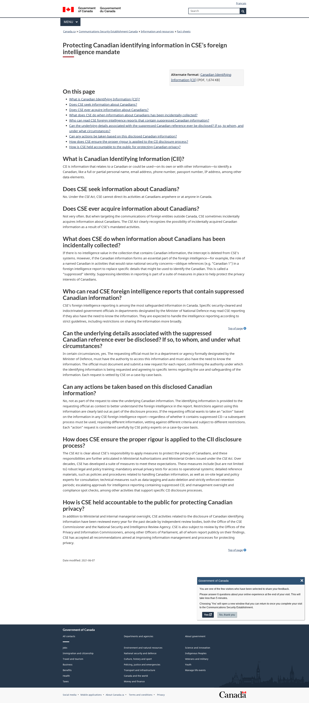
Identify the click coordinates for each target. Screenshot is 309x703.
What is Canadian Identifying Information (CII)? (104, 99)
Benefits (67, 670)
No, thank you (227, 615)
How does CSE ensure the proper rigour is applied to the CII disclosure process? (128, 141)
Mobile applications (91, 694)
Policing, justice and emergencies (142, 664)
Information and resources (157, 31)
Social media (69, 694)
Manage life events (195, 670)
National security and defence (140, 653)
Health (66, 675)
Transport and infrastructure (139, 670)
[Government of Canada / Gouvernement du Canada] (92, 10)
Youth (188, 664)
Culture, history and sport (138, 658)
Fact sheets (184, 31)
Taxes (66, 681)
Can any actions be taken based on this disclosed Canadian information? (123, 136)
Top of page (235, 328)
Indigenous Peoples (195, 653)
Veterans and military (196, 658)
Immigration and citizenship (78, 653)
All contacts (69, 636)
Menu (69, 22)
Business (67, 664)
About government (195, 636)
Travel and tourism (73, 658)
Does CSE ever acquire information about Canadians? (109, 110)
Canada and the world (136, 675)
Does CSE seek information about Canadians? (103, 104)
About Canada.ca (115, 694)
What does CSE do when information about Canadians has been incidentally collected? (133, 115)
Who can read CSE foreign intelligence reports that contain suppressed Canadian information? (139, 120)
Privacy (160, 694)
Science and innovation (197, 647)
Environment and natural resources (143, 647)
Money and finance (134, 681)
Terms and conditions (140, 694)
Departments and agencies (138, 636)
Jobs (65, 647)
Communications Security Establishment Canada (108, 31)
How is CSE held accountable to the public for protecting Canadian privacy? (125, 147)
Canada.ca (69, 31)
